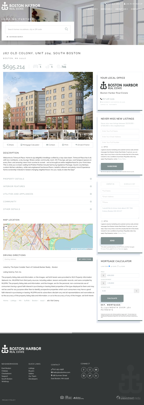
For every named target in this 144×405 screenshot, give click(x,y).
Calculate (112, 298)
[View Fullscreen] (6, 234)
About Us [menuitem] (121, 9)
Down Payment (106, 279)
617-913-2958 (113, 4)
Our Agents (113, 104)
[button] (66, 29)
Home (5, 301)
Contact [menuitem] (136, 9)
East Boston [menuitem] (6, 368)
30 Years (113, 266)
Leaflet (73, 249)
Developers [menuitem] (33, 379)
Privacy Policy (122, 159)
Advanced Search (16, 37)
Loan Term (104, 266)
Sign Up (138, 4)
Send (112, 241)
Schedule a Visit (129, 184)
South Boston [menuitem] (7, 379)
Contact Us (104, 104)
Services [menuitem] (106, 9)
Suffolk (27, 301)
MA (20, 301)
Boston (35, 301)
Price (102, 272)
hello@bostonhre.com (61, 372)
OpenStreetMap (81, 249)
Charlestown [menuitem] (6, 374)
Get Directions (85, 259)
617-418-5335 (108, 99)
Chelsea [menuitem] (5, 371)
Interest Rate (105, 287)
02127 (42, 301)
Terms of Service (118, 249)
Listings (13, 301)
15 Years (122, 266)
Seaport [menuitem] (5, 376)
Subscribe (112, 166)
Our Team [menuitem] (32, 376)
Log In (129, 4)
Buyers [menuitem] (31, 371)
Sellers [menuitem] (31, 374)
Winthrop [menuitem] (5, 381)
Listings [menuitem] (91, 9)
